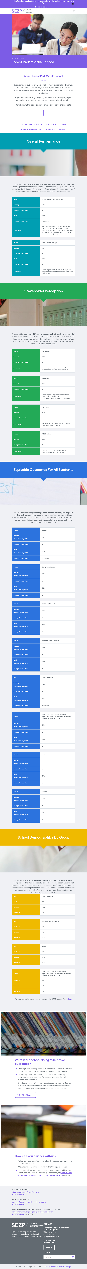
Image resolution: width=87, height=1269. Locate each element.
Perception (51, 125)
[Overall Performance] (83, 629)
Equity (63, 125)
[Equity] (83, 634)
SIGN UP (49, 1247)
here (70, 999)
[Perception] (83, 631)
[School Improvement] (83, 638)
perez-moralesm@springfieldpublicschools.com (32, 1212)
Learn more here (42, 7)
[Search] (72, 1257)
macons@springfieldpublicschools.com (29, 1202)
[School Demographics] (83, 636)
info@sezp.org (49, 1240)
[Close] (73, 4)
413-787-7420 (56, 1175)
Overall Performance (31, 125)
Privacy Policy (50, 1267)
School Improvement (56, 129)
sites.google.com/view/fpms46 (25, 1192)
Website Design (65, 1267)
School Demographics (32, 129)
